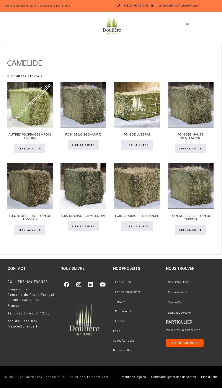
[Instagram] (78, 284)
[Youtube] (102, 284)
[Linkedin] (90, 284)
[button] (112, 24)
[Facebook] (66, 284)
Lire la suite (29, 148)
